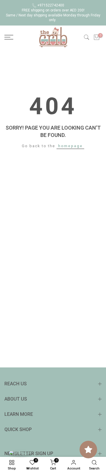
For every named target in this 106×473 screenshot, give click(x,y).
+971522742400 (50, 5)
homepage (70, 146)
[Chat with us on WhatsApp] (20, 452)
